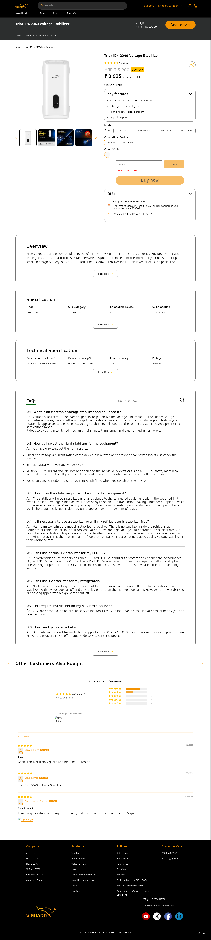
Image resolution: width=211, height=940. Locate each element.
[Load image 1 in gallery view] (27, 137)
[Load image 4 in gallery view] (83, 137)
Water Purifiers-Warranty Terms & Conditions (133, 893)
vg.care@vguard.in (171, 858)
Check (174, 164)
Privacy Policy (123, 858)
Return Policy (123, 853)
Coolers (75, 885)
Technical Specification (36, 36)
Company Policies (34, 874)
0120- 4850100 (169, 853)
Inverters (75, 891)
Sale (42, 13)
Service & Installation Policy (130, 885)
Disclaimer (122, 869)
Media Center (32, 863)
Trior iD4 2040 (144, 130)
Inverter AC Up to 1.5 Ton (120, 142)
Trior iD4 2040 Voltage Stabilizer (40, 47)
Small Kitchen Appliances (83, 880)
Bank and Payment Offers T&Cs (132, 880)
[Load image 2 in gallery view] (46, 137)
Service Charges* (113, 84)
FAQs (53, 36)
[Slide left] (16, 137)
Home (18, 47)
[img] (25, 745)
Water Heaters (78, 858)
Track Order (73, 13)
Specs (18, 36)
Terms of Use (123, 863)
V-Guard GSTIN (33, 869)
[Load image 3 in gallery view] (65, 137)
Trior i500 (123, 130)
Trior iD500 (186, 130)
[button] (195, 6)
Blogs (55, 13)
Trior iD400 (166, 130)
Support (149, 5)
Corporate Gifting (34, 880)
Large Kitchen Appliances (83, 874)
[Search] (42, 5)
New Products (23, 13)
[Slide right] (95, 137)
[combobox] (84, 6)
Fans (73, 869)
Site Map (121, 874)
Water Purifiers (78, 863)
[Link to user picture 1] (25, 825)
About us (30, 853)
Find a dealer (32, 858)
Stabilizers (76, 853)
